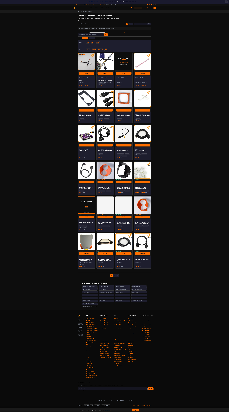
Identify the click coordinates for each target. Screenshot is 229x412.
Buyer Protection (131, 351)
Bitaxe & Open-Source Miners (92, 330)
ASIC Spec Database (104, 341)
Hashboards (88, 359)
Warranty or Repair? (131, 322)
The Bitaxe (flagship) (90, 322)
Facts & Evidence (131, 341)
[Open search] (144, 8)
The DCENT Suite (145, 322)
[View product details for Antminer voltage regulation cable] (142, 98)
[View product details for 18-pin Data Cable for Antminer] (142, 61)
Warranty (129, 355)
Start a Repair (130, 320)
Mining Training (131, 332)
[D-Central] (74, 8)
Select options (145, 73)
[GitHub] (155, 4)
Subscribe (150, 388)
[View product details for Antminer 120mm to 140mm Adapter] (123, 98)
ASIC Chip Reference (104, 328)
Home (78, 11)
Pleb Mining (88, 334)
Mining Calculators (103, 351)
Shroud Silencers (89, 348)
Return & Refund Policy (132, 359)
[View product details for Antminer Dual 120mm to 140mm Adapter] (86, 98)
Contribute (130, 343)
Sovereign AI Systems (90, 373)
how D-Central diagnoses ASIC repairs (89, 286)
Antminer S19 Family (104, 324)
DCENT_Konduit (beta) (146, 330)
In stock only (92, 38)
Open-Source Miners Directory (120, 349)
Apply (149, 23)
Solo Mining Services (132, 328)
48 (129, 23)
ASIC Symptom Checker (105, 337)
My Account (130, 349)
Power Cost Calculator (104, 355)
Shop (91, 7)
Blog (115, 339)
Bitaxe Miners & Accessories (91, 328)
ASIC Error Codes (103, 330)
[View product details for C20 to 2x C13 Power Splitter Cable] (105, 133)
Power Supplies (89, 363)
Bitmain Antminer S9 (119, 300)
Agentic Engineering (118, 365)
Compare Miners (103, 320)
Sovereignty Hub (117, 353)
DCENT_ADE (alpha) (145, 332)
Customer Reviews (131, 339)
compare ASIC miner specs (120, 292)
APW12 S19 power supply (86, 292)
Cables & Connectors (90, 367)
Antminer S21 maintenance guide (137, 297)
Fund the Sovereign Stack (147, 319)
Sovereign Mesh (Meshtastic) (119, 355)
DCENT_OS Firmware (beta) (147, 324)
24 (127, 23)
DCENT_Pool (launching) (146, 328)
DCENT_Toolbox (145, 338)
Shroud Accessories (90, 350)
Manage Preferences (145, 410)
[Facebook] (153, 4)
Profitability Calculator (104, 353)
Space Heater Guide (118, 326)
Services (108, 7)
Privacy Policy (130, 361)
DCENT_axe (144, 326)
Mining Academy (117, 337)
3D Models (130, 334)
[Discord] (147, 4)
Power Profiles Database (105, 339)
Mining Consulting (131, 330)
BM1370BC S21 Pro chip (86, 300)
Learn (102, 7)
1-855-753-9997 (136, 405)
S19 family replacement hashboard (121, 289)
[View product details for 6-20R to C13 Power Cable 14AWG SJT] (142, 241)
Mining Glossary (117, 341)
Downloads (116, 351)
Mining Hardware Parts (90, 357)
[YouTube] (151, 4)
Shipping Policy (131, 357)
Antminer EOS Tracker (104, 343)
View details (126, 73)
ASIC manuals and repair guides (120, 286)
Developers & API (117, 322)
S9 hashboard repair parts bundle (88, 303)
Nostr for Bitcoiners (117, 357)
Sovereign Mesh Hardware (91, 375)
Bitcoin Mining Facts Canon (119, 343)
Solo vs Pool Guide (117, 328)
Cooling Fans (88, 355)
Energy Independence (118, 361)
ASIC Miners (88, 336)
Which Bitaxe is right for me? (91, 324)
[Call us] (132, 8)
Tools (87, 369)
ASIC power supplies (103, 289)
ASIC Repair (130, 318)
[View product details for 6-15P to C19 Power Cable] (142, 133)
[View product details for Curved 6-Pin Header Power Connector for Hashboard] (142, 170)
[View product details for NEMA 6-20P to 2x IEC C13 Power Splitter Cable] (105, 98)
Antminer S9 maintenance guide (137, 300)
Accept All (135, 410)
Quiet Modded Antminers (91, 340)
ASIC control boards (86, 289)
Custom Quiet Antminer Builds (133, 326)
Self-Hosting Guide (117, 359)
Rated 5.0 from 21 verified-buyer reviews (97, 32)
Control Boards (89, 361)
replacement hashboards (136, 286)
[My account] (147, 8)
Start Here (116, 318)
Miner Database (103, 318)
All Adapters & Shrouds (90, 352)
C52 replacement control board (137, 289)
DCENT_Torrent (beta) (146, 336)
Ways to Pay (130, 353)
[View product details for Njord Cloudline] (86, 133)
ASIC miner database (135, 292)
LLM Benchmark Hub (118, 347)
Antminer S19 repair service (87, 297)
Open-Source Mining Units (91, 332)
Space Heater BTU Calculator (105, 357)
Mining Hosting (131, 324)
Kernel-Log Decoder (104, 334)
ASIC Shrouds (89, 344)
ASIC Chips (88, 365)
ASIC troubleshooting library (104, 286)
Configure (89, 73)
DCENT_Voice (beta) (145, 334)
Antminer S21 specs (102, 297)
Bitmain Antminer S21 (119, 297)
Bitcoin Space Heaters (90, 338)
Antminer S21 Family (104, 322)
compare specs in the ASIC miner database (106, 292)
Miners (96, 7)
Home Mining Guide (118, 324)
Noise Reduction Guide (118, 330)
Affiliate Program (131, 345)
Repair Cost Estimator (104, 345)
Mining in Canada (117, 332)
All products (85, 38)
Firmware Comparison (104, 347)
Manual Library (103, 349)
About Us (129, 337)
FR (154, 7)
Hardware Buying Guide (90, 377)
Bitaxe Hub (116, 334)
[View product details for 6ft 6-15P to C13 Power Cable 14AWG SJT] (123, 241)
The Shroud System (90, 342)
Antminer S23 (102, 326)
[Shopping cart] (151, 8)
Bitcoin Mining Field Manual (119, 320)
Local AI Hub (116, 363)
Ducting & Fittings (89, 346)
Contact (114, 7)
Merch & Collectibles (90, 371)
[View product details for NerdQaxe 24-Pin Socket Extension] (86, 205)
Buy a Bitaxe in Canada (90, 326)
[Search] (106, 34)
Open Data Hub (117, 345)
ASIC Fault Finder (103, 332)
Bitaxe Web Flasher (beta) (147, 340)
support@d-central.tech (146, 405)
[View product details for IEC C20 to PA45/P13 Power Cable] (123, 61)
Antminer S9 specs (102, 300)
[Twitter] (149, 4)
